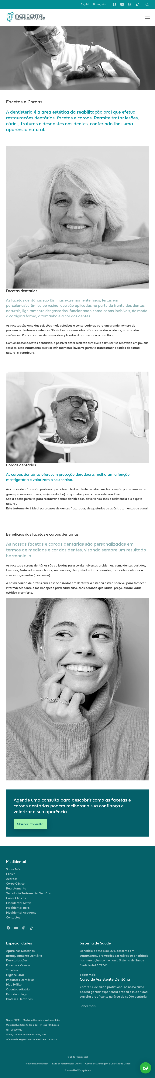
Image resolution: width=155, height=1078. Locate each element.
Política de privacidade (37, 1063)
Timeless (12, 970)
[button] (145, 1067)
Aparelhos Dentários (20, 950)
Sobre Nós (13, 869)
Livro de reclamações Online (67, 1063)
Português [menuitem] (99, 4)
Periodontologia (17, 994)
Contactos (13, 917)
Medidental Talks (17, 907)
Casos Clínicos (16, 898)
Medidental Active (19, 903)
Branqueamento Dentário (24, 955)
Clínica (11, 874)
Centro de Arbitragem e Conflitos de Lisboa (107, 1063)
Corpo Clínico (15, 883)
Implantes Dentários (20, 979)
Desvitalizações (17, 960)
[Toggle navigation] (147, 16)
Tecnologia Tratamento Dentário (28, 893)
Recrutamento (16, 888)
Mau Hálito (14, 984)
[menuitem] (85, 5)
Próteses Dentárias (19, 999)
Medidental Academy (21, 912)
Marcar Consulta (30, 824)
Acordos (11, 878)
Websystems (84, 1070)
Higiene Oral (15, 975)
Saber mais (87, 974)
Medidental (82, 1056)
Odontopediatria (18, 989)
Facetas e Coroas (18, 965)
